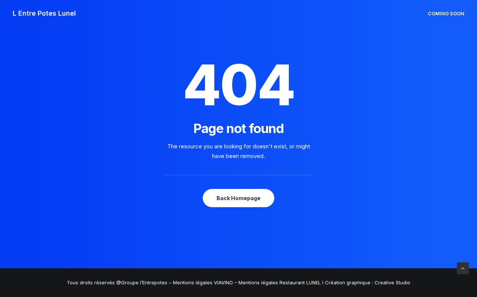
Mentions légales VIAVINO (203, 282)
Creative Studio (392, 282)
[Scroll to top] (463, 267)
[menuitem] (446, 13)
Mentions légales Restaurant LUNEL (279, 282)
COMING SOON (446, 13)
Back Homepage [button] (238, 198)
